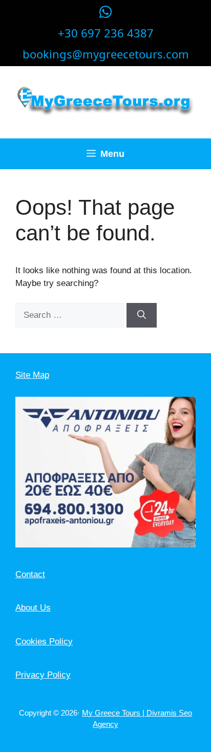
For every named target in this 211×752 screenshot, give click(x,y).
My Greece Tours (112, 712)
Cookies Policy (44, 641)
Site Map (32, 375)
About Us (33, 608)
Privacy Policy (43, 675)
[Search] (141, 315)
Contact (30, 574)
